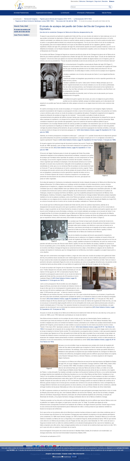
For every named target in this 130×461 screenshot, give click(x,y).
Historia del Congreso (30, 19)
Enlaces (111, 1)
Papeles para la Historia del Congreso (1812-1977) (55, 19)
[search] (91, 7)
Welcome (82, 1)
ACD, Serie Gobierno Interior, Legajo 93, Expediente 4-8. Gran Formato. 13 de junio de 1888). (88, 140)
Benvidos (105, 1)
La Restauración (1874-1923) (83, 19)
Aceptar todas (67, 454)
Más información (78, 454)
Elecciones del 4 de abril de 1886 (66, 21)
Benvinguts (89, 1)
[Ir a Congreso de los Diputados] (25, 5)
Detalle (74, 457)
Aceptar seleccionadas (53, 454)
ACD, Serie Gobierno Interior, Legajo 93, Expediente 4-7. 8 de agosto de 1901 (70, 299)
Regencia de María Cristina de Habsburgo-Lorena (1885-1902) (34, 21)
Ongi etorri (97, 1)
